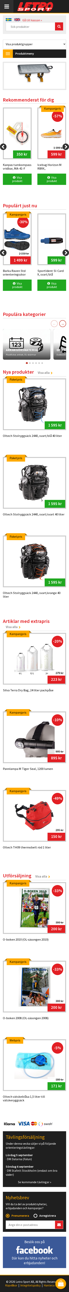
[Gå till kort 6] (42, 363)
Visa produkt (17, 179)
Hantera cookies (54, 1285)
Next (59, 76)
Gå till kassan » (32, 20)
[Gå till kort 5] (39, 363)
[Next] (65, 147)
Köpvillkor (11, 1285)
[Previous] (3, 147)
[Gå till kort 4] (36, 363)
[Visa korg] (60, 1284)
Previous (10, 76)
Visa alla (44, 373)
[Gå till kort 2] (30, 363)
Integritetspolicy (30, 1285)
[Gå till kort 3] (33, 363)
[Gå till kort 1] (27, 363)
